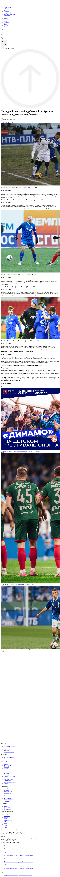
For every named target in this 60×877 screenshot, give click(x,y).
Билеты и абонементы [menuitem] (10, 746)
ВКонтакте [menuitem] (7, 816)
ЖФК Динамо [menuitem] (7, 765)
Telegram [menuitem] (6, 817)
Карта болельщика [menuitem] (9, 752)
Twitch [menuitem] (5, 823)
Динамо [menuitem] (6, 764)
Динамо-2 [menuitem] (6, 767)
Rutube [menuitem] (5, 824)
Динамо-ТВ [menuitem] (7, 808)
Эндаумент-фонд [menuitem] (8, 779)
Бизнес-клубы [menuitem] (7, 748)
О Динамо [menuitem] (6, 773)
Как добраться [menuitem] (7, 788)
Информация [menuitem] (7, 793)
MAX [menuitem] (5, 827)
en (4, 30)
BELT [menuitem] (5, 825)
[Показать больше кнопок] (12, 122)
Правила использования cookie (9, 830)
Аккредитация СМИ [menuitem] (9, 776)
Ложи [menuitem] (5, 749)
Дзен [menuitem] (5, 821)
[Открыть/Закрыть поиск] (4, 41)
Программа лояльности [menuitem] (10, 782)
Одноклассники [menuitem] (8, 820)
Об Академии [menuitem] (7, 798)
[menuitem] (31, 7)
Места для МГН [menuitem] (8, 791)
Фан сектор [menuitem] (7, 783)
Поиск (6, 48)
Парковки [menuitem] (6, 750)
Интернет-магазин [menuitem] (9, 757)
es (4, 32)
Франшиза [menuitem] (6, 778)
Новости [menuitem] (6, 806)
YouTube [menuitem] (6, 814)
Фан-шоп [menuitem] (6, 758)
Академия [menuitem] (6, 768)
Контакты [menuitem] (6, 775)
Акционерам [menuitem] (7, 780)
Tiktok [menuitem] (5, 818)
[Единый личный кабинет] (2, 39)
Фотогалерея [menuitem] (7, 809)
